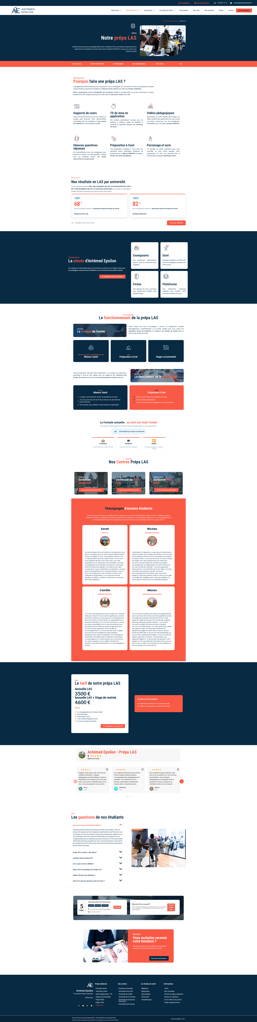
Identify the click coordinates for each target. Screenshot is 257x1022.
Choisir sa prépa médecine (173, 994)
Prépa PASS (100, 1000)
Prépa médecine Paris (172, 1002)
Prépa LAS (99, 1005)
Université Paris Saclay (127, 1004)
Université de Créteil (125, 994)
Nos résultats (184, 10)
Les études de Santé (165, 10)
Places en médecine (171, 997)
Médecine (144, 988)
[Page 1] (127, 796)
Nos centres (148, 10)
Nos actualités (209, 10)
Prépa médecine (101, 984)
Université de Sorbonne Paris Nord (127, 1000)
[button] (98, 825)
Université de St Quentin (127, 997)
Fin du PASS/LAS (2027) (173, 1000)
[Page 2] (129, 796)
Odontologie (145, 994)
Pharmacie (145, 997)
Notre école (115, 10)
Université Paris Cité (126, 991)
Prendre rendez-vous (171, 907)
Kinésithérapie (146, 1000)
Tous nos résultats (176, 223)
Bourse (221, 10)
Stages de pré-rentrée (103, 997)
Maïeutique (145, 991)
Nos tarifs (196, 10)
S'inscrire (117, 907)
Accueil (164, 21)
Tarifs (166, 988)
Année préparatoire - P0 (104, 994)
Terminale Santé (101, 991)
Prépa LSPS (100, 1002)
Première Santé (101, 988)
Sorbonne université (126, 988)
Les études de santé (148, 984)
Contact (231, 10)
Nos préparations (131, 10)
